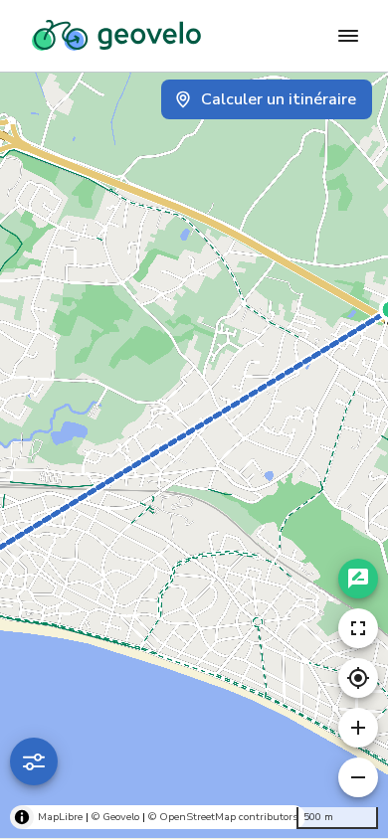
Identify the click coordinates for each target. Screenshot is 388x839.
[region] (194, 455)
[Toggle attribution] (22, 817)
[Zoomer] (358, 728)
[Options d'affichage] (34, 761)
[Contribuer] (358, 578)
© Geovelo (115, 816)
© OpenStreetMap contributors (222, 816)
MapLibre (60, 816)
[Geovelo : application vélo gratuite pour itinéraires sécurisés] (116, 36)
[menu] (348, 36)
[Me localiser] (358, 678)
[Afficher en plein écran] (358, 628)
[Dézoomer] (358, 777)
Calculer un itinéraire (278, 99)
